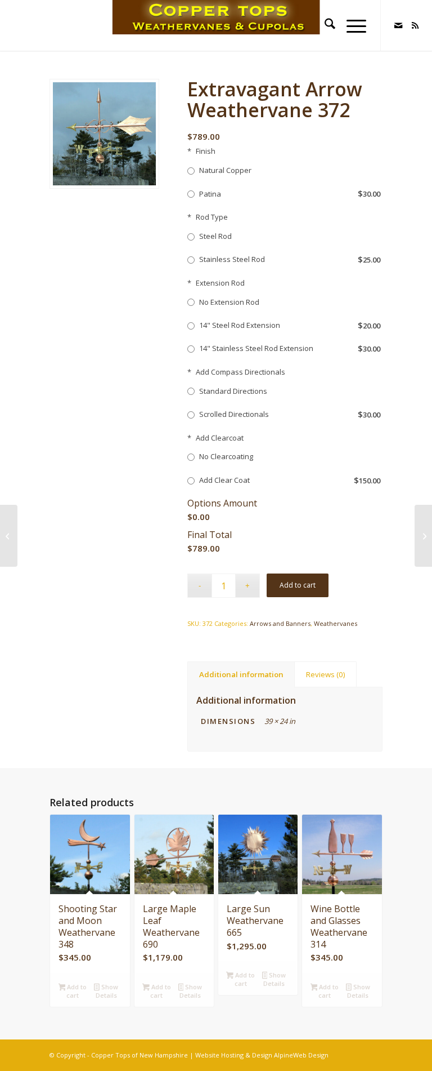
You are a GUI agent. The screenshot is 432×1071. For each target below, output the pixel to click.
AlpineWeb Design (301, 1055)
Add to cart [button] (76, 991)
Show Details (107, 991)
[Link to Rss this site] (415, 25)
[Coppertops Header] (216, 25)
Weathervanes (335, 623)
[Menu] (350, 25)
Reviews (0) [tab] (325, 674)
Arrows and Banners (280, 623)
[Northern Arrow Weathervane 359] (8, 536)
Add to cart (298, 585)
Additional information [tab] (241, 674)
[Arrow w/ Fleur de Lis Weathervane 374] (423, 536)
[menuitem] (324, 25)
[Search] (324, 25)
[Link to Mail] (398, 25)
